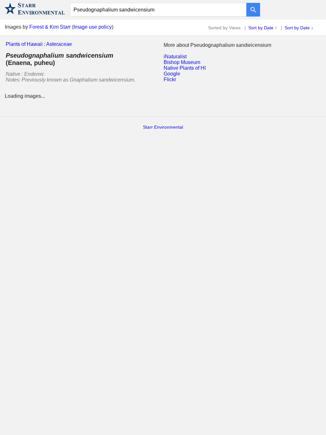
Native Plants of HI (185, 68)
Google (172, 73)
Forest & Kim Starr (50, 27)
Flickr (170, 79)
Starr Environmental (163, 127)
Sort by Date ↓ (299, 27)
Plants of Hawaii (24, 44)
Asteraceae (59, 44)
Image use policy (93, 27)
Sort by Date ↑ (262, 27)
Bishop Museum (182, 62)
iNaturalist (175, 56)
